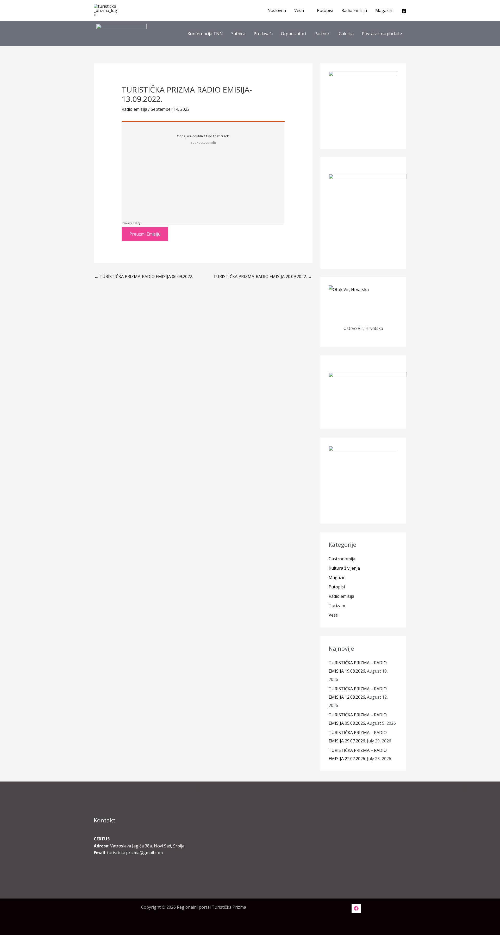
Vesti (299, 10)
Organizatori (293, 33)
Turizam (337, 605)
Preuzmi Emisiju (144, 234)
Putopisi (325, 10)
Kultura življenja (344, 568)
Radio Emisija (354, 10)
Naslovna (276, 10)
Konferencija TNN (205, 33)
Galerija (346, 33)
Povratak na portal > (382, 33)
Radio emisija (134, 109)
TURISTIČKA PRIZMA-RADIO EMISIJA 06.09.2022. (143, 276)
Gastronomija (342, 559)
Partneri (322, 33)
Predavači (263, 33)
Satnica (238, 33)
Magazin (383, 10)
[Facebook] (404, 11)
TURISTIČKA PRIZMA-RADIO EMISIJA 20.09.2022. (262, 276)
